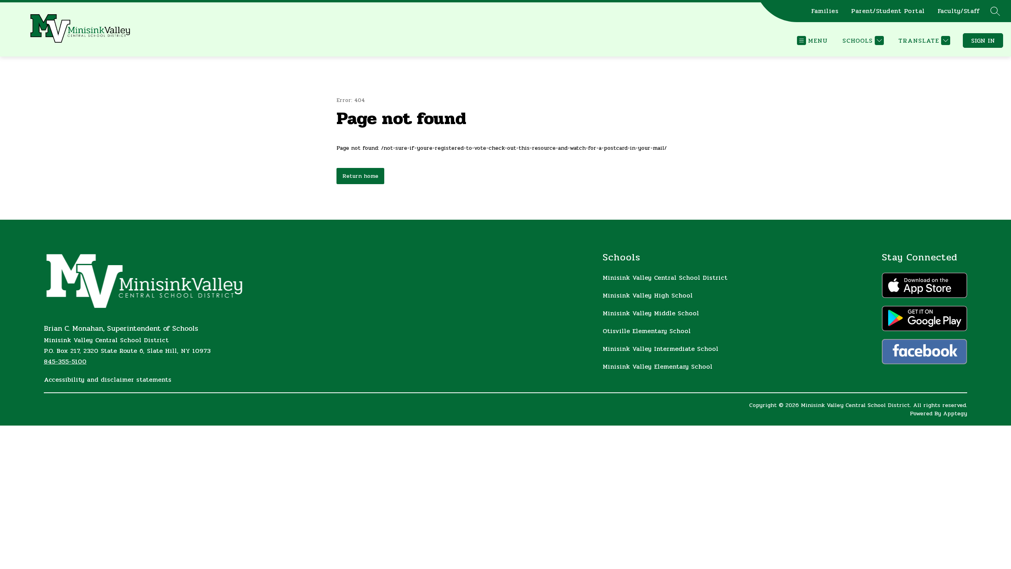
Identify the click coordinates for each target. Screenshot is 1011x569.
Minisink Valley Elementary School (657, 366)
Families (824, 11)
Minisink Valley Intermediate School (660, 349)
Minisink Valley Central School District (665, 278)
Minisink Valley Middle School (651, 313)
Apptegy (955, 413)
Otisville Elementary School (647, 331)
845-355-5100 (65, 361)
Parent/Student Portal (888, 11)
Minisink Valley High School (648, 295)
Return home (360, 176)
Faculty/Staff (959, 11)
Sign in (983, 40)
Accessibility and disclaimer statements (107, 379)
